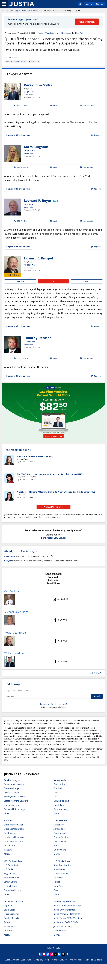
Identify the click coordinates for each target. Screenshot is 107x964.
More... (7, 813)
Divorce (57, 792)
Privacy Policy (75, 960)
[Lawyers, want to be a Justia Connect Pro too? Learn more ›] (55, 200)
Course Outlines (61, 837)
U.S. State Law (62, 861)
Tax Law (8, 849)
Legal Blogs (9, 909)
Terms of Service (59, 960)
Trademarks (10, 926)
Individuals (60, 780)
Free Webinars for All (17, 449)
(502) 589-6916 (29, 341)
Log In (89, 4)
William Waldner (14, 653)
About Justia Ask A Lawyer (20, 551)
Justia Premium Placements (67, 913)
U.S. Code (8, 869)
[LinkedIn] (40, 954)
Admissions (59, 828)
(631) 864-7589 (29, 265)
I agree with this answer (18, 135)
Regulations (10, 873)
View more (96, 673)
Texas (56, 890)
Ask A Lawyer (14, 10)
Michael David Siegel (16, 612)
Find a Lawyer (13, 684)
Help (47, 960)
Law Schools (60, 820)
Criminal (58, 788)
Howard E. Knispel (38, 258)
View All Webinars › (53, 506)
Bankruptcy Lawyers (14, 784)
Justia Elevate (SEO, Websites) (68, 918)
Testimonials (60, 930)
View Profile (28, 95)
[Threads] (55, 954)
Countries (9, 930)
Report (97, 135)
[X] (63, 954)
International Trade (13, 841)
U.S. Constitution (12, 865)
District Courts (11, 886)
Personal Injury (61, 809)
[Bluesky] (59, 954)
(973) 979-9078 (29, 150)
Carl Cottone (12, 591)
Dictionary (59, 824)
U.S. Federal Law (13, 861)
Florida (57, 881)
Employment (10, 833)
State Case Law (61, 873)
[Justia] (21, 4)
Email (55, 105)
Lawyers (8, 560)
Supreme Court (11, 877)
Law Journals (60, 841)
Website (20, 281)
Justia (4, 10)
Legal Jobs (9, 905)
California (58, 877)
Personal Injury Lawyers (16, 809)
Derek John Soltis (38, 85)
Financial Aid (60, 833)
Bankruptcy (37, 10)
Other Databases (13, 901)
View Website (88, 105)
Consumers (9, 556)
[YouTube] (44, 954)
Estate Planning (61, 800)
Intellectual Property (14, 837)
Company (38, 960)
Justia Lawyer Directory (65, 909)
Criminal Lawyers (12, 792)
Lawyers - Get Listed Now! (53, 704)
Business (9, 820)
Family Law (59, 805)
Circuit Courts (10, 881)
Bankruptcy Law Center (53, 537)
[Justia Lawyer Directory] (66, 954)
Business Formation (13, 824)
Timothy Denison (38, 338)
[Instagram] (51, 954)
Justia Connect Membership (67, 905)
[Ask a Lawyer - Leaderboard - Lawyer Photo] (9, 599)
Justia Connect (12, 960)
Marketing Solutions (65, 901)
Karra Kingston (36, 147)
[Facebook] (47, 954)
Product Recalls (11, 918)
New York (26, 10)
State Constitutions (63, 865)
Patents (7, 922)
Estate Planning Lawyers (16, 800)
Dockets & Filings (12, 890)
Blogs (56, 845)
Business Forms (11, 913)
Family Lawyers (11, 805)
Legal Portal (26, 960)
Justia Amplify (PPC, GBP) (66, 922)
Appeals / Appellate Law (48, 33)
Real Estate (9, 845)
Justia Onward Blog (63, 926)
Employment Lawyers (14, 796)
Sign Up (99, 4)
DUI (55, 796)
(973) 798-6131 (29, 204)
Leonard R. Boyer (37, 200)
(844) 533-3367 (29, 92)
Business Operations (14, 828)
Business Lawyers (12, 788)
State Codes (59, 869)
